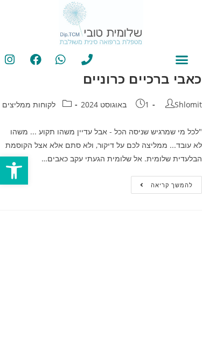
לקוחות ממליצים (28, 104)
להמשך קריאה (162, 182)
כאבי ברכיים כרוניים (142, 78)
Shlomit (188, 104)
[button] (14, 171)
